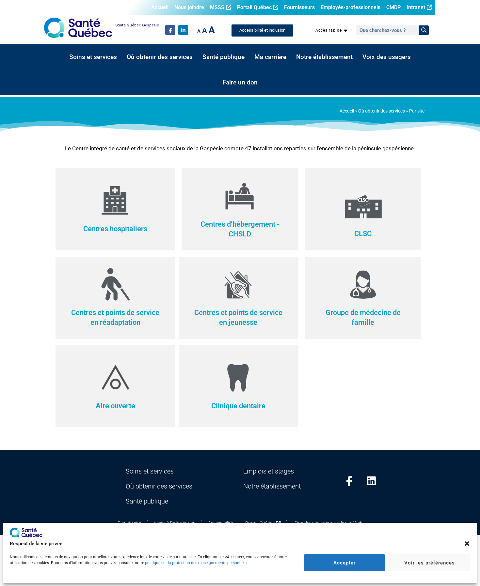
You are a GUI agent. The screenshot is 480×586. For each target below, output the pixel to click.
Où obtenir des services (160, 57)
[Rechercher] (424, 30)
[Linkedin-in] (183, 30)
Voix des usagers (386, 57)
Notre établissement (324, 57)
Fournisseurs (299, 7)
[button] (467, 543)
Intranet (416, 7)
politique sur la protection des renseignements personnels (196, 563)
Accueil (159, 7)
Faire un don (240, 82)
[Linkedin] (371, 481)
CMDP (393, 7)
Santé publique (223, 57)
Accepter (344, 563)
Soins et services (93, 57)
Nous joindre (189, 7)
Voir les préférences (429, 563)
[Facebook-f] (170, 30)
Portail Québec (254, 7)
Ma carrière (270, 57)
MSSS (217, 7)
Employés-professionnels (350, 7)
